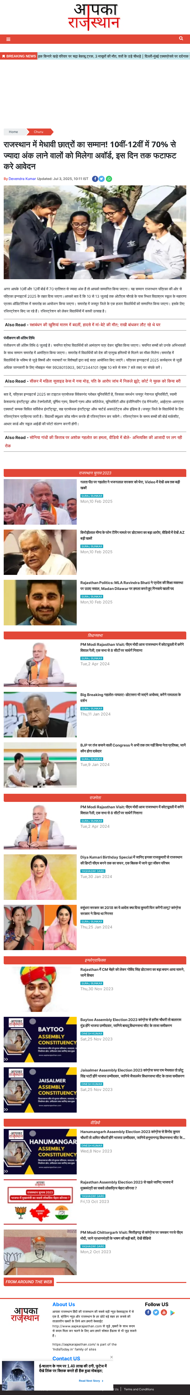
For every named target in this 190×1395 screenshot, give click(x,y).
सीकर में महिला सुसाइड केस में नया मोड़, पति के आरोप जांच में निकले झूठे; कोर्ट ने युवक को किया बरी (105, 381)
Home (13, 132)
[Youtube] (164, 1312)
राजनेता (95, 797)
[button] (8, 39)
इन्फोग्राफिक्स (95, 960)
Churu (38, 132)
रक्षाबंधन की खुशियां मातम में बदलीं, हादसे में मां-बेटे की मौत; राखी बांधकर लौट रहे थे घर (95, 324)
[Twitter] (156, 1312)
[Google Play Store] (172, 1313)
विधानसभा (95, 635)
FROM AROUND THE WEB (29, 1281)
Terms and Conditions (139, 1389)
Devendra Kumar (22, 179)
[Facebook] (148, 1312)
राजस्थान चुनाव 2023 (95, 472)
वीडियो (95, 1122)
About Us (63, 1304)
